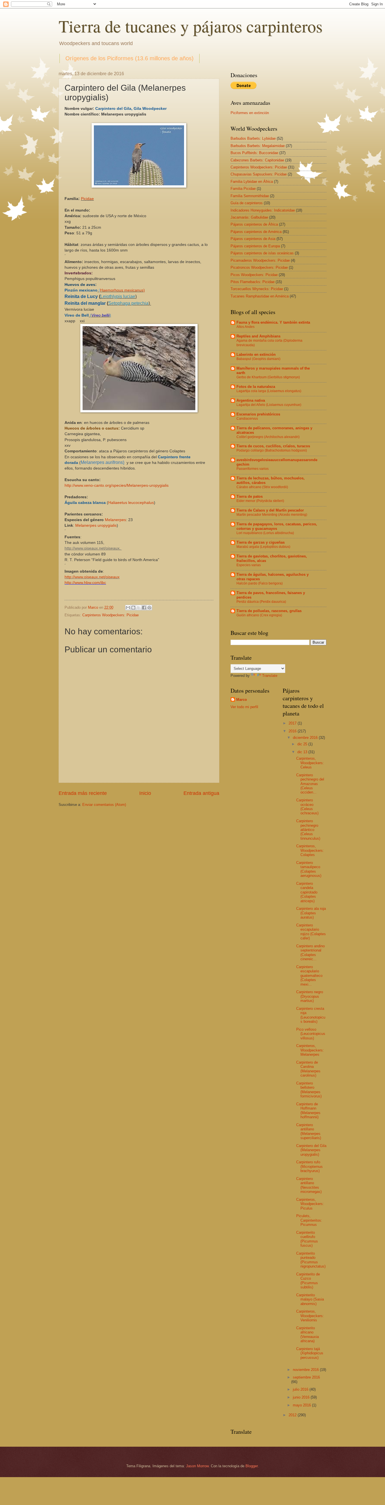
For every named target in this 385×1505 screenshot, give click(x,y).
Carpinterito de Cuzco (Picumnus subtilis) (308, 1280)
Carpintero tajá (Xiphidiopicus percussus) (309, 1353)
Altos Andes (245, 327)
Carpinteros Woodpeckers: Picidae (110, 615)
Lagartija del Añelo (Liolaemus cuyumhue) (268, 405)
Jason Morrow (197, 1466)
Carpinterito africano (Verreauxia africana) (307, 1334)
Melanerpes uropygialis (96, 525)
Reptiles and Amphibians (258, 336)
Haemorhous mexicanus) (122, 290)
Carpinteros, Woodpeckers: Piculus (310, 1203)
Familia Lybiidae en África (252, 181)
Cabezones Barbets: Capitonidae (257, 160)
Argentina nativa (250, 400)
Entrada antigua (201, 793)
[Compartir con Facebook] (144, 607)
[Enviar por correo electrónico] (128, 607)
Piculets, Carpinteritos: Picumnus (309, 1220)
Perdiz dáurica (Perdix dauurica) (261, 602)
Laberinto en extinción (256, 354)
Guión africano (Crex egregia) (259, 615)
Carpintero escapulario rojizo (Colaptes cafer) (311, 931)
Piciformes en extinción (250, 113)
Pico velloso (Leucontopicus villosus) (310, 1033)
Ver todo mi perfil (244, 707)
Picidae (87, 199)
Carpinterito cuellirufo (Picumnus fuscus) (307, 1239)
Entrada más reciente (83, 793)
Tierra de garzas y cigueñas (260, 542)
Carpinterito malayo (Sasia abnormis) (310, 1299)
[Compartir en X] (138, 607)
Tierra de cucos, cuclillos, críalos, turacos (273, 446)
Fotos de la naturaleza (255, 386)
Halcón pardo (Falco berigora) (259, 583)
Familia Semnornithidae (250, 196)
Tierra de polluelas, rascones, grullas (269, 611)
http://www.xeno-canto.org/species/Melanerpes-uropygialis (117, 485)
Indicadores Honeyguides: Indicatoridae (263, 210)
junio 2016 (302, 1397)
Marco (241, 699)
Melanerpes (115, 520)
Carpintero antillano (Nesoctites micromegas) (309, 1185)
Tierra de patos (249, 496)
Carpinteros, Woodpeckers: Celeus (310, 762)
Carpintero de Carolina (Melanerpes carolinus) (308, 1068)
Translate (269, 675)
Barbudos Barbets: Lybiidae (253, 138)
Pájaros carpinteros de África (254, 224)
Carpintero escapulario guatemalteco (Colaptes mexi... (309, 975)
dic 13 (302, 752)
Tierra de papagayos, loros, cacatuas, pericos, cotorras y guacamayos (276, 526)
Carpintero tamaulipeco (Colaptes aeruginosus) (308, 869)
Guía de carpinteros (247, 203)
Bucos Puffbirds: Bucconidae (254, 153)
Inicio (145, 793)
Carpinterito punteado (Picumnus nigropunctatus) (311, 1259)
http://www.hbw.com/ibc (85, 583)
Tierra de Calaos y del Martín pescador (270, 510)
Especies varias (248, 565)
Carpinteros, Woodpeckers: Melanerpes (310, 1050)
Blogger (251, 1466)
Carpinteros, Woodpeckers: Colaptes (310, 850)
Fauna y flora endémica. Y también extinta (273, 322)
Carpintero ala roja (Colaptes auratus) (311, 912)
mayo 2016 (302, 1405)
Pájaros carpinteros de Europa (255, 246)
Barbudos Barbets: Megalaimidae (258, 146)
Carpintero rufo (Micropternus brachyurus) (309, 1166)
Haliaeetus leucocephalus (131, 503)
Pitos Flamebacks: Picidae (253, 282)
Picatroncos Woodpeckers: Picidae (259, 267)
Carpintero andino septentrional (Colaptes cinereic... (310, 952)
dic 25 (302, 744)
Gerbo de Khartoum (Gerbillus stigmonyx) (268, 377)
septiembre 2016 (306, 1377)
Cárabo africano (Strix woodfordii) (262, 487)
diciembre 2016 (306, 737)
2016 (293, 731)
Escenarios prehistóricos (258, 414)
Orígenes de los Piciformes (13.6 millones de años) (129, 58)
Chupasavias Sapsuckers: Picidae (259, 174)
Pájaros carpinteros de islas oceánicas (262, 253)
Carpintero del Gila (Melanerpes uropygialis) (311, 1150)
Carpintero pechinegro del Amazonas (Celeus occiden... (310, 784)
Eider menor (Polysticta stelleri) (260, 501)
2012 (293, 1415)
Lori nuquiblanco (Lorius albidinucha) (265, 533)
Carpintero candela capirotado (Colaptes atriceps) (306, 892)
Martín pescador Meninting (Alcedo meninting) (271, 515)
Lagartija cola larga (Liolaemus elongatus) (268, 391)
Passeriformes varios (252, 469)
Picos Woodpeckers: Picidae (254, 275)
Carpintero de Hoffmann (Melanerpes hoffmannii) (308, 1110)
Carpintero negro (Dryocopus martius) (309, 996)
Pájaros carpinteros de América (256, 232)
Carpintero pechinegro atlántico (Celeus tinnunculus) (308, 830)
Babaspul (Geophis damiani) (258, 359)
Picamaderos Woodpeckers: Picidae (260, 260)
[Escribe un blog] (133, 607)
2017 (293, 723)
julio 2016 (301, 1389)
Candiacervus (247, 419)
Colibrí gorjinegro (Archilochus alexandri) (268, 437)
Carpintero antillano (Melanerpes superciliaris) (308, 1131)
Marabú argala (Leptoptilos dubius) (263, 547)
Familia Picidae (243, 188)
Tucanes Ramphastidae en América (260, 296)
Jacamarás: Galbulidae (249, 217)
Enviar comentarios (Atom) (104, 804)
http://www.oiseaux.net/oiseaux (92, 577)
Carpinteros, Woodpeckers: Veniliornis (310, 1315)
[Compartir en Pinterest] (149, 607)
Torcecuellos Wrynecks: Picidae (257, 289)
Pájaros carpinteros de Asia (253, 239)
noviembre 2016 (306, 1370)
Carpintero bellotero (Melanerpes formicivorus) (309, 1089)
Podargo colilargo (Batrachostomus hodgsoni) (271, 450)
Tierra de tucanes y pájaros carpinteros (190, 26)
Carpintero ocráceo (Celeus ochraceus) (307, 806)
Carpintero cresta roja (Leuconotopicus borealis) (310, 1015)
